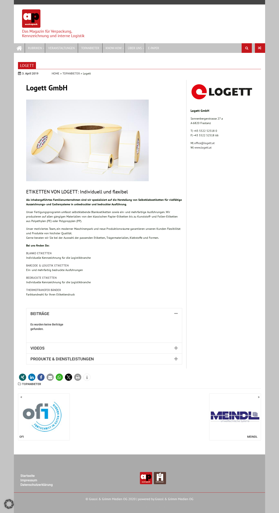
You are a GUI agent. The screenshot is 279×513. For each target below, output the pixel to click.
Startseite (27, 476)
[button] (104, 313)
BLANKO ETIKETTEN (38, 253)
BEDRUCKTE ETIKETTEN (41, 278)
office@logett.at (204, 143)
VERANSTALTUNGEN (61, 48)
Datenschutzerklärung (36, 485)
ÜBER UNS (135, 48)
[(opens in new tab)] (221, 99)
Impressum (28, 480)
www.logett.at (203, 147)
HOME (55, 73)
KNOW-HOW (114, 48)
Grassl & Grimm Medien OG (174, 499)
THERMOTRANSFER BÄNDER (43, 290)
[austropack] (19, 47)
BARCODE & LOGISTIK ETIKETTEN (47, 265)
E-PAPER (153, 48)
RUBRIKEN (35, 48)
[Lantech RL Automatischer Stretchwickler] (260, 48)
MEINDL (252, 436)
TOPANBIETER (90, 48)
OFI (21, 436)
